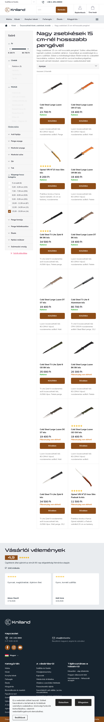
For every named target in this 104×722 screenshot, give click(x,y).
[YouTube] (20, 647)
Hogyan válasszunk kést (77, 675)
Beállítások (20, 717)
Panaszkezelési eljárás (45, 686)
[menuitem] (9, 19)
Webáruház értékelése (45, 679)
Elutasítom (63, 702)
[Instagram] (13, 647)
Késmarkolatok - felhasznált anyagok (79, 679)
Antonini (16, 93)
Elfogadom (83, 702)
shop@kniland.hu (63, 638)
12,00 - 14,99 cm (20, 207)
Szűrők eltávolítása (20, 253)
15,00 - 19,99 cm (20, 211)
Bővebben (83, 381)
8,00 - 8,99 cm (19, 195)
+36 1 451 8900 (15, 638)
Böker (15, 117)
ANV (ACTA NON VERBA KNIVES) (19, 99)
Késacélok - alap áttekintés (78, 671)
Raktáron (16, 66)
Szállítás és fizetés (11, 2)
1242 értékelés (13, 568)
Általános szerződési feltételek (48, 683)
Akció (15, 70)
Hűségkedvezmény (43, 672)
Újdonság (16, 74)
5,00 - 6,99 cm (19, 187)
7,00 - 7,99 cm (19, 191)
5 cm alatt (16, 183)
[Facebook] (7, 647)
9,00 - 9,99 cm (19, 199)
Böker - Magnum (19, 121)
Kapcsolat (40, 675)
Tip (14, 78)
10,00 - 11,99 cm (20, 203)
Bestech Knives (18, 109)
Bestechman (17, 113)
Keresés (61, 9)
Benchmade (17, 105)
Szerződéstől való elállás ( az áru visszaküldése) (49, 691)
